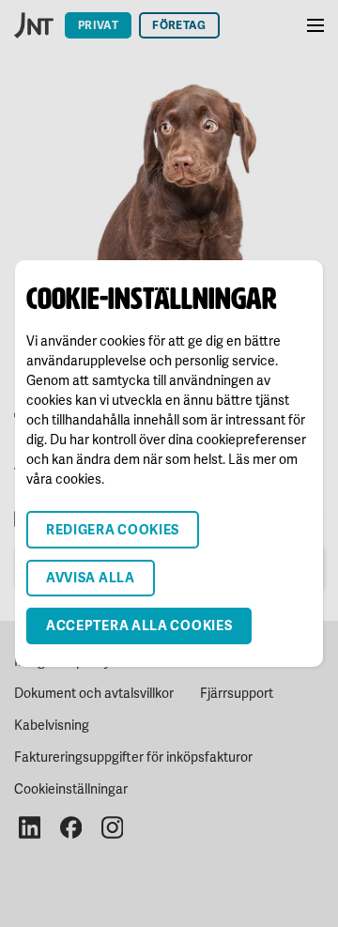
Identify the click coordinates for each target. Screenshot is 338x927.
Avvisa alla (90, 577)
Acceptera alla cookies (139, 625)
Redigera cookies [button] (112, 529)
